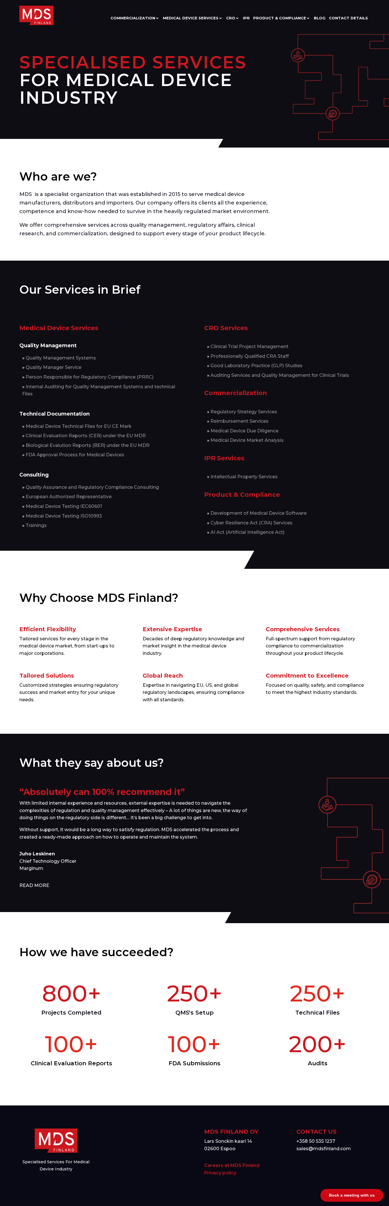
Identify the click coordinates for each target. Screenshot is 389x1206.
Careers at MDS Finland (231, 1165)
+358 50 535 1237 (315, 1141)
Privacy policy (220, 1173)
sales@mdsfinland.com (323, 1148)
